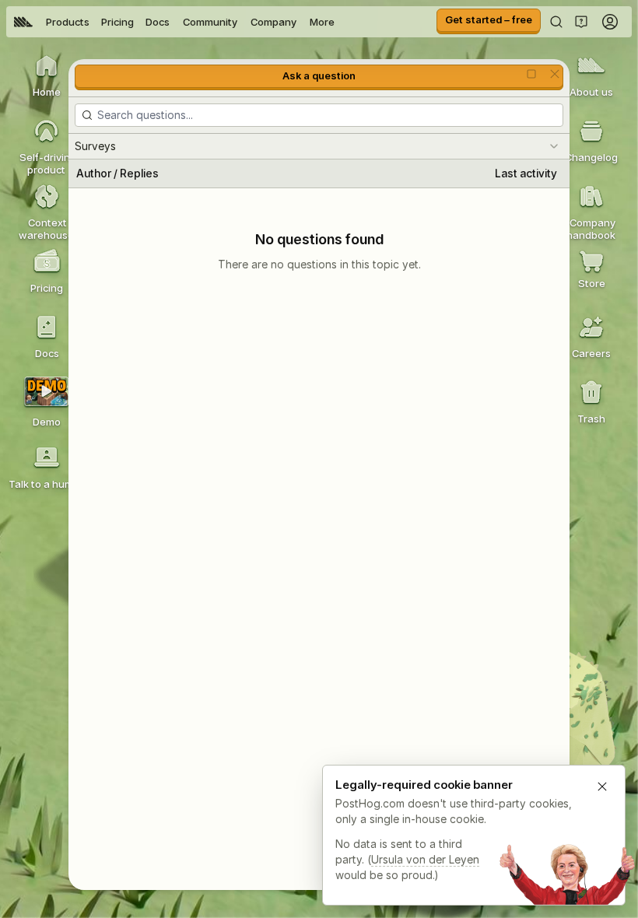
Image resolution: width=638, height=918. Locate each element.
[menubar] (174, 21)
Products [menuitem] (67, 22)
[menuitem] (23, 22)
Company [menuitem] (273, 22)
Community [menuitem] (210, 22)
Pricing (117, 22)
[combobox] (318, 146)
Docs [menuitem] (157, 22)
